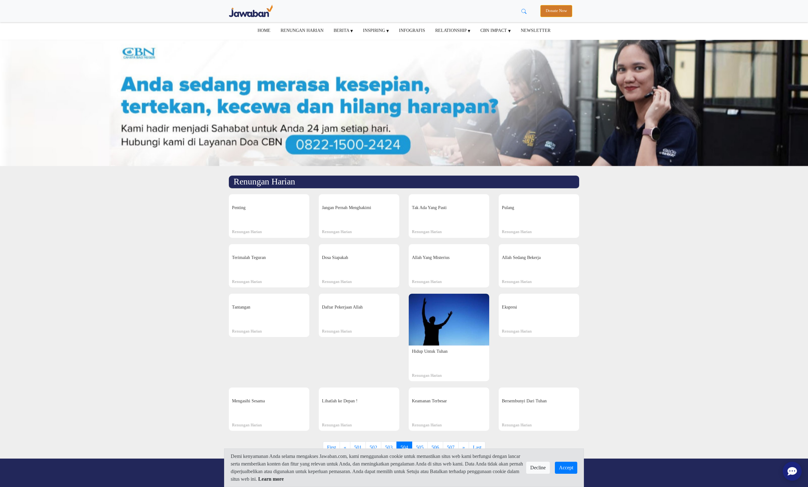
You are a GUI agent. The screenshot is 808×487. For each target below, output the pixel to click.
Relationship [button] (451, 30)
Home (264, 30)
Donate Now (556, 11)
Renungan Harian (302, 30)
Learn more (271, 479)
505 (420, 447)
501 (358, 447)
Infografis (412, 30)
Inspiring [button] (374, 30)
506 (435, 447)
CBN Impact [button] (494, 30)
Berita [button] (342, 30)
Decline (538, 467)
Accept (566, 467)
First (331, 447)
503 (389, 447)
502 (373, 447)
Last (477, 447)
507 (450, 447)
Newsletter (535, 30)
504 (404, 447)
